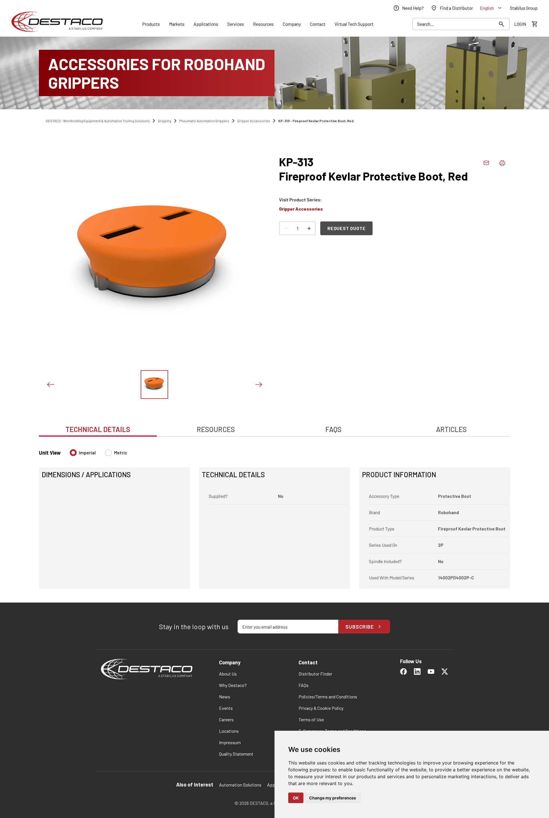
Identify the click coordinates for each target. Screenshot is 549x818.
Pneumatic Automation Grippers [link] (204, 121)
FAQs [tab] (333, 429)
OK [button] (296, 797)
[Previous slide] (50, 384)
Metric (120, 452)
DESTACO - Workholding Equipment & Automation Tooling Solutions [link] (98, 121)
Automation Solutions (240, 784)
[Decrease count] (286, 228)
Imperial (87, 452)
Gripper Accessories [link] (253, 121)
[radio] (73, 452)
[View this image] (154, 384)
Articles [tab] (451, 429)
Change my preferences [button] (332, 797)
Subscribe (359, 626)
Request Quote (346, 228)
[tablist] (274, 426)
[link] (408, 8)
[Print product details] (502, 163)
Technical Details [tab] (97, 429)
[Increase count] (309, 228)
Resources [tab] (216, 429)
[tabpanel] (274, 515)
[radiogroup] (98, 455)
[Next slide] (258, 384)
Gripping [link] (164, 121)
